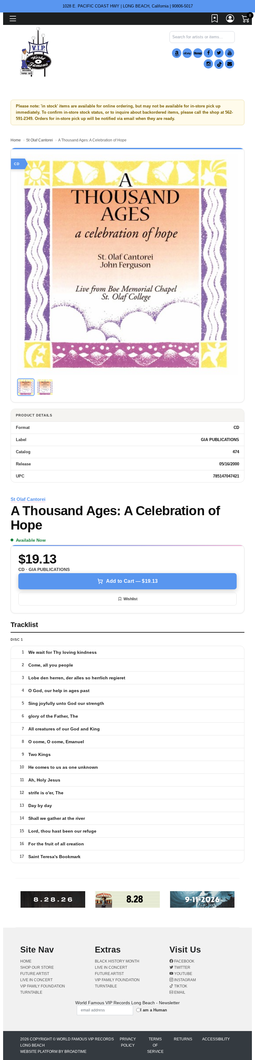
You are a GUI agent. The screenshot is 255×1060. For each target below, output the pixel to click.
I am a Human (153, 1010)
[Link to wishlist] (215, 19)
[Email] (229, 64)
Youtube (182, 974)
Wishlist (130, 599)
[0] (246, 20)
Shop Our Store (37, 967)
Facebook (183, 961)
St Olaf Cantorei (39, 140)
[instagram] (208, 64)
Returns (183, 1039)
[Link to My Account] (230, 19)
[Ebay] (187, 53)
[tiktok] (219, 64)
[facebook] (208, 53)
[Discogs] (197, 53)
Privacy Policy (128, 1042)
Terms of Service (155, 1045)
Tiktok (180, 986)
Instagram (184, 980)
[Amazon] (176, 53)
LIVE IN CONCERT (36, 980)
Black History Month (117, 961)
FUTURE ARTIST (34, 974)
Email (179, 992)
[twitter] (219, 53)
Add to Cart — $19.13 (132, 581)
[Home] (35, 51)
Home (16, 140)
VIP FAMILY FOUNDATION (42, 986)
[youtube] (229, 53)
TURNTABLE (31, 992)
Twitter (181, 967)
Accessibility (216, 1039)
